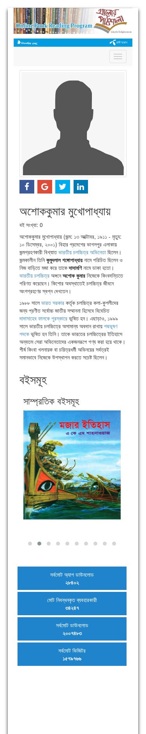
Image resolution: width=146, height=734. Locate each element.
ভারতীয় (65, 252)
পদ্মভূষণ (110, 326)
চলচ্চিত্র (80, 252)
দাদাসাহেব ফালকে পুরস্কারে (43, 318)
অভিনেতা (98, 252)
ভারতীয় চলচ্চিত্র (34, 275)
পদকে (24, 334)
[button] (30, 543)
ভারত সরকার (52, 302)
